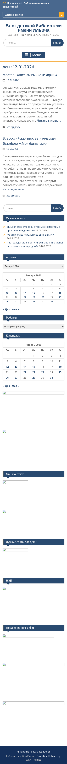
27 (16, 301)
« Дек (6, 309)
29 (33, 301)
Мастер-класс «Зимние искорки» (30, 75)
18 (60, 292)
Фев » (15, 309)
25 (60, 297)
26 (7, 301)
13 (16, 292)
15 (33, 292)
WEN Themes (33, 759)
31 (52, 301)
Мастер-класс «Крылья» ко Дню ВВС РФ (30, 234)
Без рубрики (13, 127)
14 (25, 292)
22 (33, 297)
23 (43, 297)
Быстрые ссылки (13, 14)
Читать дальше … (49, 120)
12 (7, 292)
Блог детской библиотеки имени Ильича (33, 28)
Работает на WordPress (20, 756)
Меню (37, 55)
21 (25, 297)
